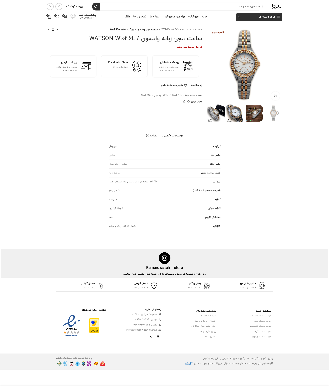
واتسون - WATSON (151, 95)
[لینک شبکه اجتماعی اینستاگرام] (58, 6)
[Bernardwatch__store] (164, 258)
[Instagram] (158, 337)
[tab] (173, 134)
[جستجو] (96, 6)
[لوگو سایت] (276, 6)
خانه (199, 29)
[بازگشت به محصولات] (53, 30)
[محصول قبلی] (57, 30)
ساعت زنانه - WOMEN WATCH (177, 29)
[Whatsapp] (151, 337)
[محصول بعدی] (49, 30)
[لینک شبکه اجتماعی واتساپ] (50, 6)
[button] (278, 113)
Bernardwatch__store (164, 268)
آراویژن (188, 363)
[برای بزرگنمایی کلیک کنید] (275, 95)
